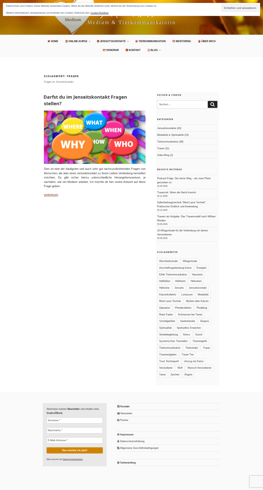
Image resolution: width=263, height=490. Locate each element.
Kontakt (134, 50)
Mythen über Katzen (197, 301)
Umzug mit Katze (194, 361)
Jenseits (179, 287)
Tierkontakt (191, 347)
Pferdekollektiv (183, 307)
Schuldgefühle (167, 321)
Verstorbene (166, 367)
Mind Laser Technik (170, 301)
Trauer (160, 148)
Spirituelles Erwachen (189, 327)
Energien (201, 267)
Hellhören (180, 281)
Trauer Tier (188, 354)
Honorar (112, 50)
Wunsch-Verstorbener (199, 367)
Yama (162, 374)
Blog (154, 50)
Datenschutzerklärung (131, 441)
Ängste (188, 374)
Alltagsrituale (190, 261)
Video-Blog (163, 155)
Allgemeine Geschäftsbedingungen (139, 448)
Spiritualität (165, 327)
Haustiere (197, 274)
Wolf (180, 367)
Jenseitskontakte (112, 41)
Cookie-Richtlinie (99, 13)
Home (54, 41)
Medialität (203, 294)
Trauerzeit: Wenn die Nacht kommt (176, 192)
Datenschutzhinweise (73, 459)
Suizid (198, 334)
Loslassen (187, 294)
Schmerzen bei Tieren (190, 314)
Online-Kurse (77, 41)
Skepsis (204, 321)
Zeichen (175, 374)
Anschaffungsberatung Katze (175, 267)
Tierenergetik (200, 341)
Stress (186, 334)
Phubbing (202, 307)
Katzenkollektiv (167, 294)
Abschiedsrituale (168, 261)
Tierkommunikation (152, 41)
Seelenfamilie (187, 321)
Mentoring (183, 41)
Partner (123, 420)
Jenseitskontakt (198, 287)
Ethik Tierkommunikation (173, 274)
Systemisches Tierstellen (173, 341)
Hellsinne (164, 287)
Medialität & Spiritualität (170, 134)
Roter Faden (166, 314)
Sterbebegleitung (168, 334)
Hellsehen (196, 281)
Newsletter (126, 413)
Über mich (208, 41)
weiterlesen (51, 194)
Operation (164, 307)
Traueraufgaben (168, 354)
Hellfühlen (164, 281)
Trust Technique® (169, 361)
